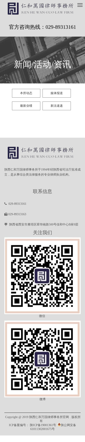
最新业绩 (26, 105)
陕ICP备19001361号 (43, 425)
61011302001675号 (42, 429)
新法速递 (57, 105)
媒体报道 (57, 93)
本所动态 (26, 93)
